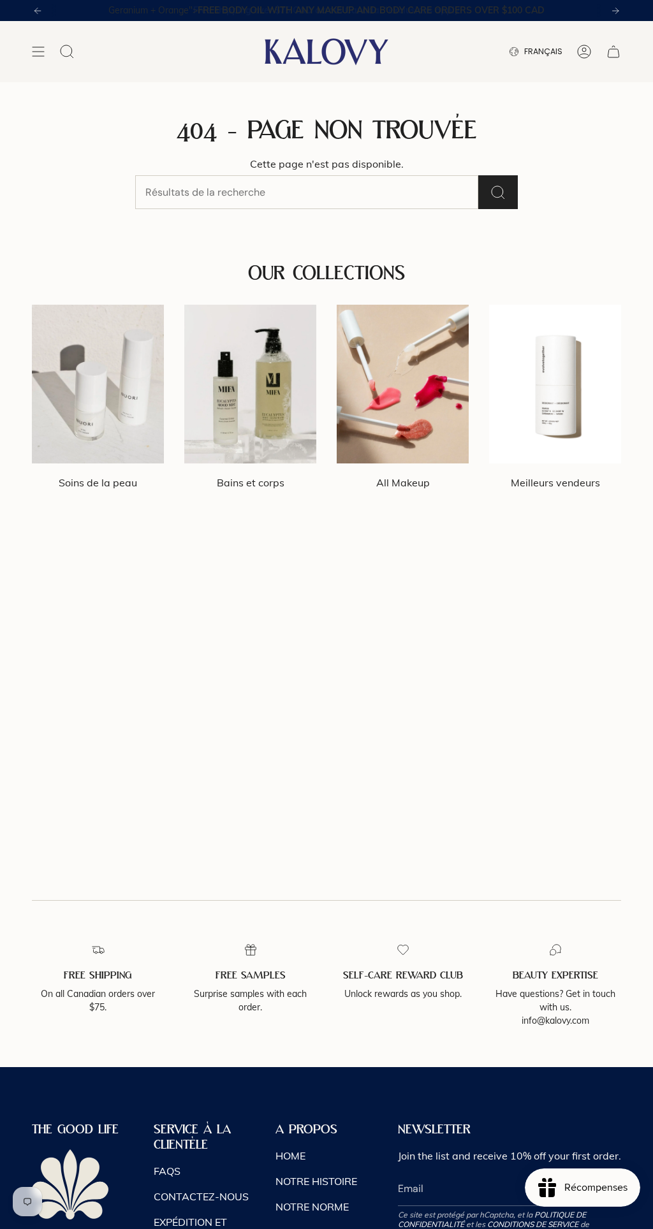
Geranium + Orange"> (326, 10)
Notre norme (312, 1206)
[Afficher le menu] (38, 51)
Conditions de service (532, 1224)
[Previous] (37, 11)
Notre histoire (316, 1181)
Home (290, 1155)
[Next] (615, 11)
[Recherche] (498, 192)
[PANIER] (613, 51)
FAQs (167, 1171)
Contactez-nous (201, 1196)
